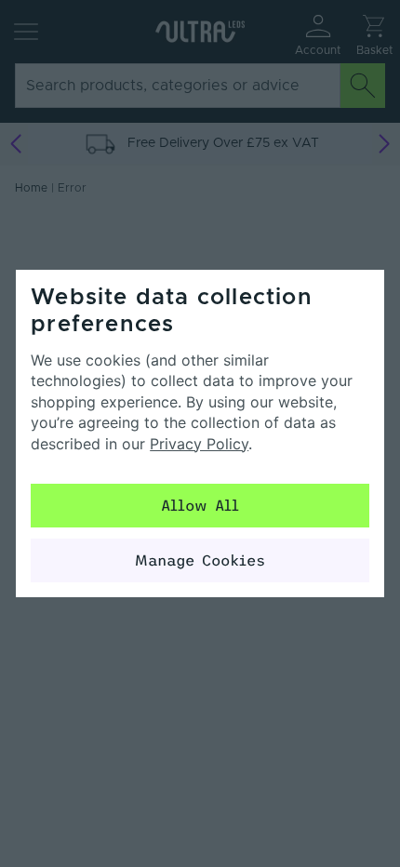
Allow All (200, 505)
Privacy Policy (199, 443)
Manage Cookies (200, 560)
